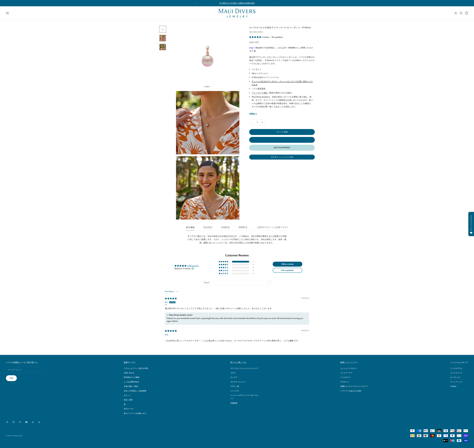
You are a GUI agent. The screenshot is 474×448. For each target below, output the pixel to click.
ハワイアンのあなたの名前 (350, 391)
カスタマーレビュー (238, 382)
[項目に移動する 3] (162, 47)
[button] (255, 37)
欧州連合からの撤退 (131, 377)
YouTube (453, 386)
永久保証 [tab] (190, 227)
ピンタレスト (455, 377)
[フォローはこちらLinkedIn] (39, 422)
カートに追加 (282, 132)
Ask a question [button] (287, 270)
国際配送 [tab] (242, 227)
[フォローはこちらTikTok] (33, 422)
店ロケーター (129, 409)
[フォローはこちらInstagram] (13, 422)
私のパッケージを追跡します (135, 413)
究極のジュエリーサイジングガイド (354, 386)
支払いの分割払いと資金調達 (135, 391)
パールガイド (345, 377)
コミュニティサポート (349, 368)
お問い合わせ (129, 373)
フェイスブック (456, 373)
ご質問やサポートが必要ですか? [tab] (272, 227)
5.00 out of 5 (193, 266)
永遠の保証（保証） (131, 386)
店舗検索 (233, 403)
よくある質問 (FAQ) (131, 382)
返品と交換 (128, 400)
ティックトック (456, 382)
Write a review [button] (287, 264)
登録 (11, 378)
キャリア (233, 377)
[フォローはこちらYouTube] (26, 422)
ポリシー (127, 395)
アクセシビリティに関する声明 (136, 368)
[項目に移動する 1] (162, 29)
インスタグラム (456, 368)
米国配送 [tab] (225, 227)
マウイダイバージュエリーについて (244, 368)
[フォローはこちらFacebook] (7, 422)
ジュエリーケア (346, 373)
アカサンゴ (344, 382)
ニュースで (234, 391)
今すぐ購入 (282, 140)
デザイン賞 (234, 386)
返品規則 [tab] (207, 227)
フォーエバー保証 (259, 93)
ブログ (233, 373)
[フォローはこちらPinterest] (20, 422)
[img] (171, 298)
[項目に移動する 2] (162, 38)
